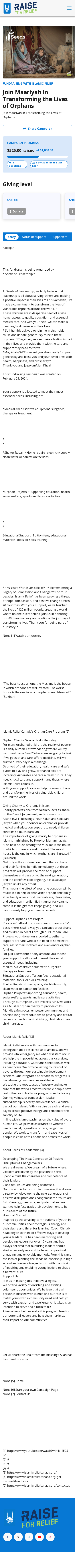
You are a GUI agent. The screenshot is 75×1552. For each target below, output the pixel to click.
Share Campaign (39, 129)
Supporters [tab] (59, 237)
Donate (18, 211)
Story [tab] (12, 237)
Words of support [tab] (33, 237)
